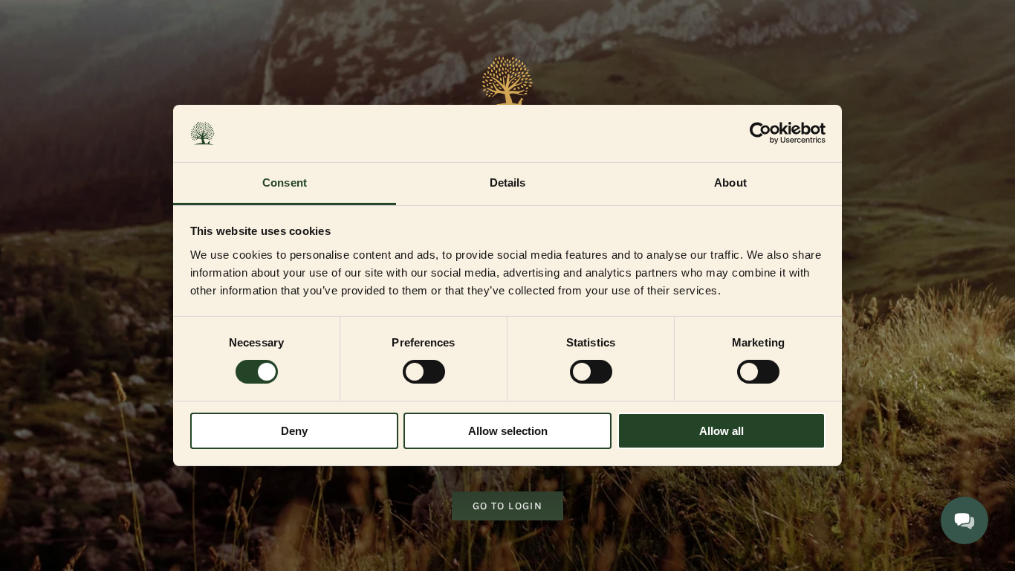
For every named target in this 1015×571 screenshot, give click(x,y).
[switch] (424, 372)
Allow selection (508, 431)
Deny (294, 431)
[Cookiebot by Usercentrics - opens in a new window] (760, 133)
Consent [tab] (284, 182)
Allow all (721, 431)
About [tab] (730, 182)
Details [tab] (508, 182)
